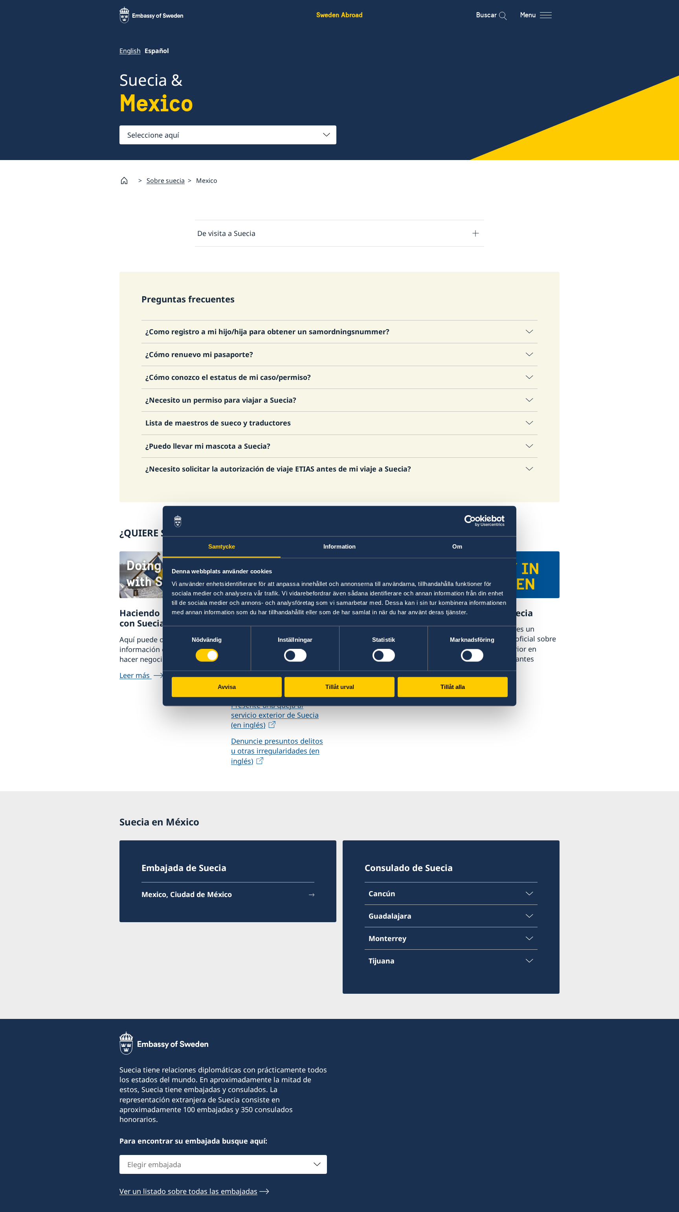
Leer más (135, 675)
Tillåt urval (339, 686)
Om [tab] (457, 546)
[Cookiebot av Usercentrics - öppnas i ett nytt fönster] (473, 521)
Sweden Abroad (339, 14)
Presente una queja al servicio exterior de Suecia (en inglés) (275, 714)
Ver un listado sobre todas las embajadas (188, 1191)
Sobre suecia (166, 180)
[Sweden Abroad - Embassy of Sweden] (158, 15)
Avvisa (227, 686)
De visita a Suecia (226, 233)
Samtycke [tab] (221, 546)
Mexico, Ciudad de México (186, 894)
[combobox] (227, 134)
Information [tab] (339, 546)
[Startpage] (127, 180)
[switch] (295, 655)
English (130, 50)
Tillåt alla (452, 686)
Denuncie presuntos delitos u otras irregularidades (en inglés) (277, 750)
